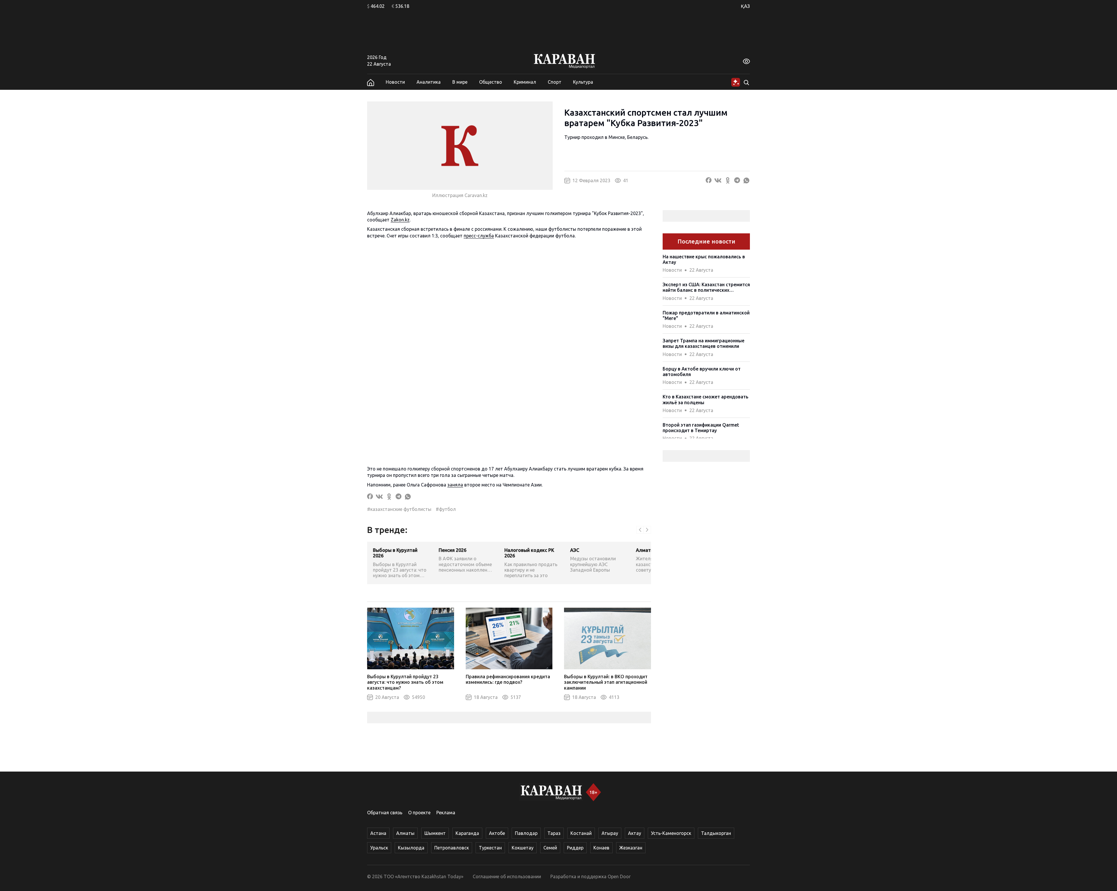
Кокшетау (522, 847)
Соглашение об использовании (507, 876)
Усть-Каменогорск (671, 833)
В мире (459, 82)
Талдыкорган (716, 833)
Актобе (497, 833)
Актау (634, 833)
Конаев (601, 847)
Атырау (610, 833)
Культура (583, 82)
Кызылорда (411, 847)
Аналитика (429, 82)
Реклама (445, 812)
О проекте (419, 812)
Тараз (554, 833)
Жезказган (630, 847)
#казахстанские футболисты (399, 509)
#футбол (446, 509)
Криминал (525, 82)
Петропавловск (451, 847)
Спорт (554, 82)
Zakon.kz (400, 219)
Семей (550, 847)
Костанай (581, 833)
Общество (490, 82)
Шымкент (435, 833)
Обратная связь (384, 812)
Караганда (467, 833)
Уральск (379, 847)
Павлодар (526, 833)
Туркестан (490, 847)
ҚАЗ (745, 6)
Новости (395, 82)
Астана (378, 833)
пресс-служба (479, 235)
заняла (455, 484)
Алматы (405, 833)
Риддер (575, 847)
